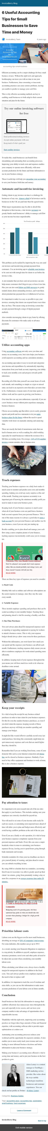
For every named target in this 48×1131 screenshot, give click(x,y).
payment (35, 210)
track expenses (20, 1103)
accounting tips (26, 1101)
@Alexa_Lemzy (33, 1090)
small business (7, 1103)
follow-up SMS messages (27, 287)
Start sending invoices (12, 149)
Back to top (42, 1121)
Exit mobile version (24, 1127)
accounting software (14, 351)
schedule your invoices (36, 269)
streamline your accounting (36, 179)
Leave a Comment (24, 1111)
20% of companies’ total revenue (32, 940)
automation (37, 1101)
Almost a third (24, 198)
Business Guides (17, 1096)
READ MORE (10, 573)
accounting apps (13, 1101)
